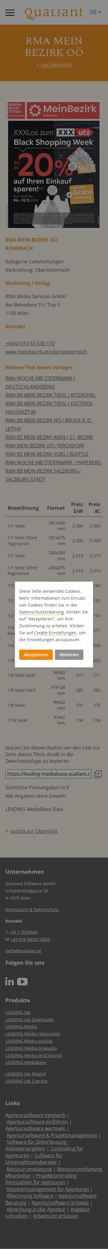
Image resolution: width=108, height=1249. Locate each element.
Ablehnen (69, 654)
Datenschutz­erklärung (41, 612)
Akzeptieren (36, 654)
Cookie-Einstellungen (55, 632)
